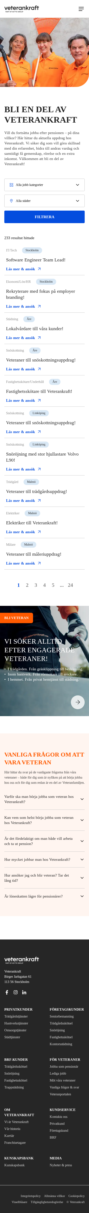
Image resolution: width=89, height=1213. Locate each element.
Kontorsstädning (63, 1043)
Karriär (9, 1130)
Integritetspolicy (26, 1190)
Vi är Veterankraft (18, 1116)
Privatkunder (16, 1009)
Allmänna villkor (53, 1190)
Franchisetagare (17, 1137)
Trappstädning (16, 1086)
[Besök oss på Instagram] (15, 991)
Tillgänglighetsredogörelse (65, 1196)
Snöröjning (58, 1029)
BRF (53, 1137)
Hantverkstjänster (18, 1022)
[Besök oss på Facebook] (7, 991)
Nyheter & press (62, 1159)
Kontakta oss (60, 1116)
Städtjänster (14, 1036)
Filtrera (44, 217)
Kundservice (61, 1109)
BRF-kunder (14, 1059)
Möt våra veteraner (65, 1080)
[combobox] (44, 185)
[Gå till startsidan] (21, 8)
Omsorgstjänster (17, 1029)
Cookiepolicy (76, 1190)
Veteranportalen (63, 1093)
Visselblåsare (34, 1196)
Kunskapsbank (15, 1159)
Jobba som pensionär (67, 1066)
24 (70, 597)
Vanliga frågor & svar (66, 1086)
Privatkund (58, 1123)
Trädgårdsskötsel (63, 1022)
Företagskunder (64, 1009)
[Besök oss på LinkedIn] (24, 991)
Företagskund (61, 1130)
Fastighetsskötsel (64, 1036)
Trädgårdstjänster (18, 1016)
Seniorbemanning (64, 1016)
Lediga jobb (59, 1073)
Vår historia (13, 1123)
